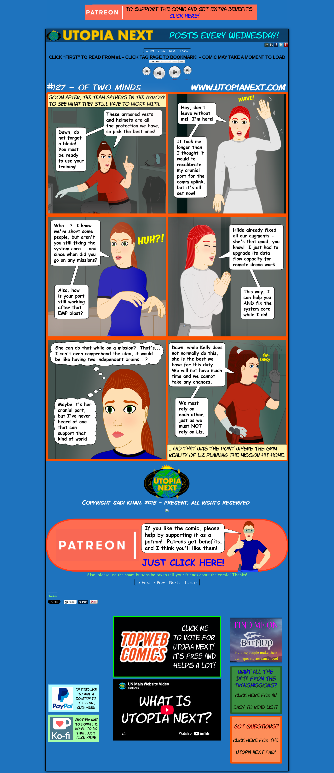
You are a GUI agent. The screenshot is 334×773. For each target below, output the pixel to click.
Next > (174, 79)
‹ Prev (161, 50)
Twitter (281, 44)
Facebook (276, 44)
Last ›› (184, 50)
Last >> (188, 79)
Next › (172, 50)
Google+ (286, 44)
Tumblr (271, 44)
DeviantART (266, 44)
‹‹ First (150, 50)
